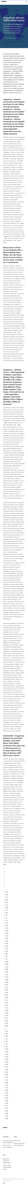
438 (7, 935)
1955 (7, 979)
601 (7, 995)
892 (7, 966)
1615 (7, 1062)
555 (7, 1080)
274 (6, 910)
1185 (7, 1082)
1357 (7, 899)
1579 (7, 1064)
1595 (7, 1074)
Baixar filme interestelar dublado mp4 (6, 1160)
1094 (7, 1005)
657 (7, 1092)
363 (7, 1116)
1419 (7, 974)
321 (6, 1038)
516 (6, 956)
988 (7, 1113)
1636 (7, 1059)
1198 (7, 997)
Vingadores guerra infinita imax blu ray (8, 1141)
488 (7, 1036)
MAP (4, 1183)
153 (6, 1041)
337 (7, 987)
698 (7, 1098)
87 (6, 917)
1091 (7, 1095)
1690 (7, 964)
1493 (7, 1069)
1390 (7, 1090)
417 (6, 915)
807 (7, 1002)
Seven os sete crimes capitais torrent (7, 1167)
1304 (7, 1056)
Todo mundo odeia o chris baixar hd (19, 1144)
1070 (7, 943)
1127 (7, 1008)
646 (7, 984)
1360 (7, 1103)
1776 (7, 1087)
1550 (7, 1110)
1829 (7, 933)
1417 (7, 948)
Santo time (17, 1140)
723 (7, 920)
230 (7, 912)
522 (7, 1105)
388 (7, 972)
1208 (7, 1013)
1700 (7, 1054)
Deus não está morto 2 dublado (7, 1146)
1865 (7, 961)
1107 (7, 1085)
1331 (7, 1100)
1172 (7, 1077)
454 (7, 923)
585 (7, 1046)
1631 (7, 992)
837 (7, 902)
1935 (7, 1010)
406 (7, 1031)
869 (7, 953)
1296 (7, 930)
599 (7, 1015)
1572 (7, 1072)
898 (7, 1026)
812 (6, 1108)
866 (7, 989)
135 (6, 1044)
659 (7, 1020)
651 (6, 1067)
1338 (7, 1049)
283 (7, 1033)
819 (6, 977)
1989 (7, 969)
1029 (7, 1023)
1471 (7, 897)
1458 (7, 928)
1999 (7, 907)
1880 (7, 982)
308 (7, 894)
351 (6, 959)
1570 (7, 925)
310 (7, 1000)
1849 (7, 1118)
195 (6, 1018)
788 (7, 892)
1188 (7, 951)
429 (7, 1051)
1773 (7, 941)
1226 (7, 938)
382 (7, 946)
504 (7, 905)
